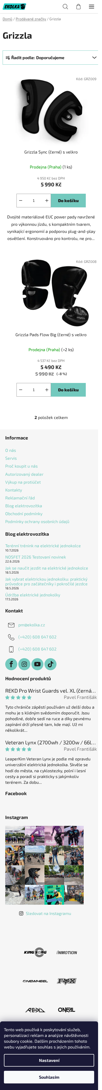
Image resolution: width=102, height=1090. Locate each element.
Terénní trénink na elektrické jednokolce (43, 545)
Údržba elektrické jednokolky (32, 594)
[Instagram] (24, 664)
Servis (11, 458)
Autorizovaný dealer (24, 474)
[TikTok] (50, 664)
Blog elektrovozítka (23, 505)
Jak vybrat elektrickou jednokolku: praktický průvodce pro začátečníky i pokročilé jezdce (46, 581)
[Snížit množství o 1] (21, 200)
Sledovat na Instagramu (48, 913)
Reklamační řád (20, 497)
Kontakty (13, 489)
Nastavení (49, 1060)
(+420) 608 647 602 (37, 636)
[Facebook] (11, 664)
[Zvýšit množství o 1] (47, 200)
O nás (10, 450)
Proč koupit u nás (21, 465)
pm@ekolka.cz (31, 624)
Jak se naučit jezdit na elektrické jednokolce (46, 568)
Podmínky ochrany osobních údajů (37, 521)
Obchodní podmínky (23, 513)
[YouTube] (37, 664)
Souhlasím (49, 1076)
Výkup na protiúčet (23, 481)
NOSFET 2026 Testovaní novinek (35, 557)
